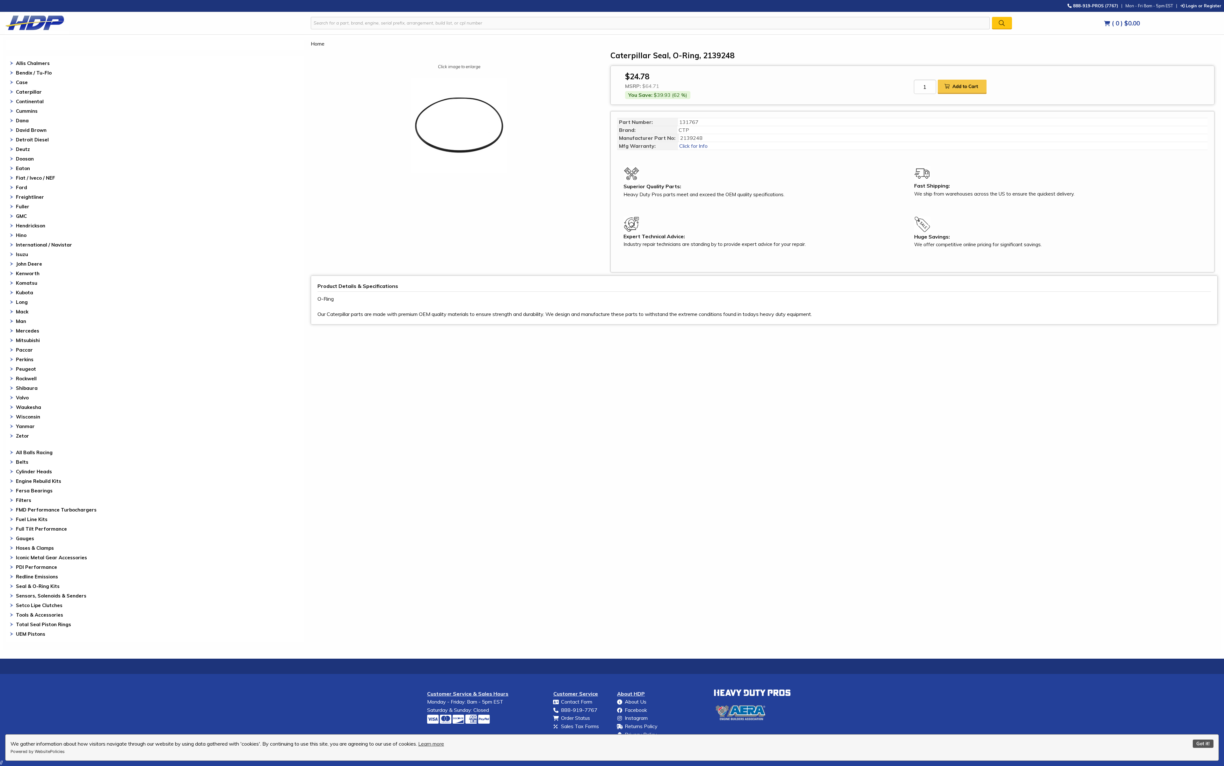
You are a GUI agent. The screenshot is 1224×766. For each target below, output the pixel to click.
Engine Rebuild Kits (38, 481)
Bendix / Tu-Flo (34, 73)
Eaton (23, 168)
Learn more (431, 744)
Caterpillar (29, 92)
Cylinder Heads (34, 472)
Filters (23, 500)
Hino (21, 235)
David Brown (31, 130)
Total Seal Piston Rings (43, 624)
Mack (22, 312)
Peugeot (26, 369)
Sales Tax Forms (580, 726)
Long (22, 302)
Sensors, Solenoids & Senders (51, 596)
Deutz (23, 149)
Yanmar (25, 426)
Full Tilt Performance (41, 529)
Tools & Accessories (39, 615)
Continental (30, 101)
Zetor (22, 436)
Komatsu (26, 283)
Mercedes (27, 331)
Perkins (24, 359)
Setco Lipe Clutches (39, 605)
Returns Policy (641, 726)
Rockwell (26, 379)
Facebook (636, 710)
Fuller (22, 207)
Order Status (575, 718)
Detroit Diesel (32, 140)
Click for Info (693, 146)
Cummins (27, 111)
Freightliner (30, 197)
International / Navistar (44, 245)
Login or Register (1202, 5)
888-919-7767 (579, 710)
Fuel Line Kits (31, 519)
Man (21, 321)
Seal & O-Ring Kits (38, 586)
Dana (22, 121)
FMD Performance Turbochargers (56, 510)
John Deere (29, 264)
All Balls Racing (34, 452)
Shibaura (27, 388)
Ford (21, 187)
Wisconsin (28, 417)
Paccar (24, 350)
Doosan (25, 159)
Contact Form (576, 701)
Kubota (24, 293)
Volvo (22, 398)
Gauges (25, 538)
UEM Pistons (30, 634)
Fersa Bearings (34, 491)
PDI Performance (36, 567)
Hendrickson (30, 226)
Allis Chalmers (33, 63)
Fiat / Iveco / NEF (35, 178)
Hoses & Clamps (35, 548)
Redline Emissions (37, 577)
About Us (635, 701)
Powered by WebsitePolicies (38, 751)
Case (22, 82)
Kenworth (28, 273)
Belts (22, 462)
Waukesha (28, 407)
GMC (21, 216)
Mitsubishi (28, 340)
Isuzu (22, 254)
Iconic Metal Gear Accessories (51, 558)
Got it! (1203, 744)
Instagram (636, 718)
